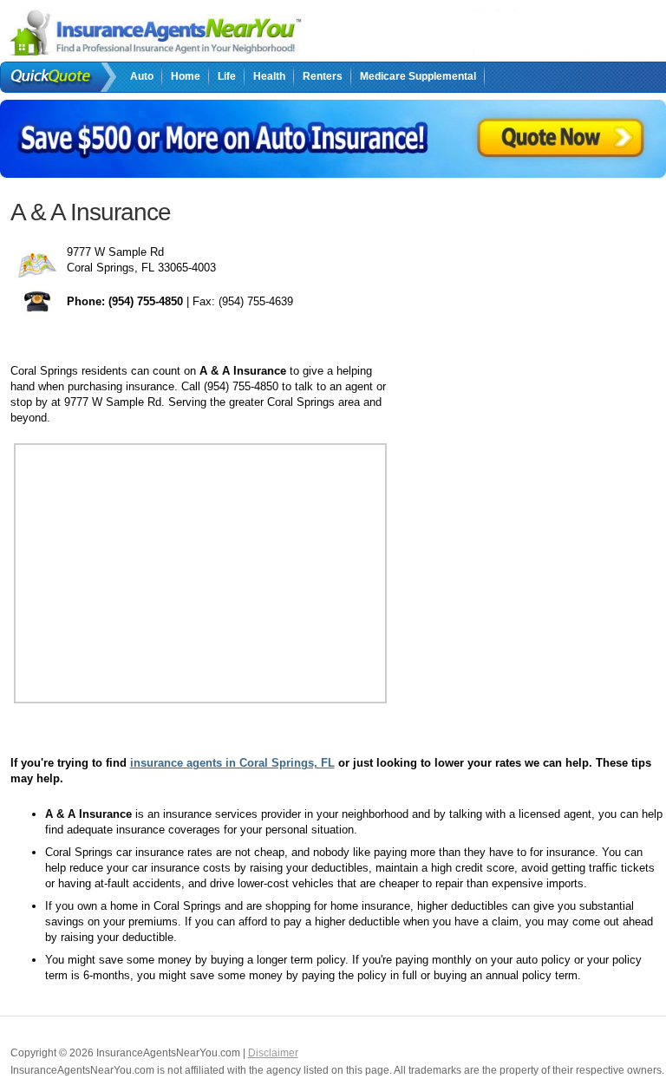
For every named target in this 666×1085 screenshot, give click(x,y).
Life (227, 76)
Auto (141, 76)
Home (185, 76)
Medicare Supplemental (418, 76)
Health (269, 76)
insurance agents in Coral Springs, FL (232, 762)
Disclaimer (273, 1053)
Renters (323, 76)
